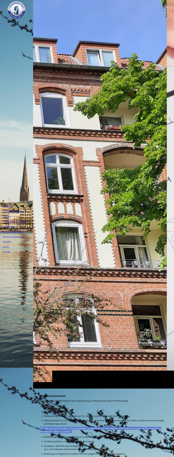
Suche (6, 247)
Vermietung (8, 226)
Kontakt (6, 252)
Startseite (7, 206)
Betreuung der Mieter (13, 231)
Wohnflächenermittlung (14, 221)
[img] (103, 194)
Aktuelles (7, 241)
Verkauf (6, 216)
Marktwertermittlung (13, 211)
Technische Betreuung (13, 237)
